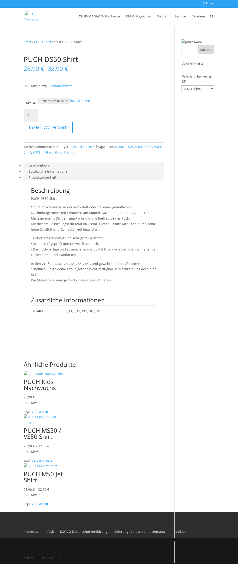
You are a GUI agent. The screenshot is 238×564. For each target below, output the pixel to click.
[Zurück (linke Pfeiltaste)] (8, 282)
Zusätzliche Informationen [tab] (49, 171)
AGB (50, 531)
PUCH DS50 (143, 146)
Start (27, 42)
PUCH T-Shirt (43, 152)
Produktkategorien (197, 79)
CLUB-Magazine (138, 16)
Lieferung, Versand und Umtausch (140, 531)
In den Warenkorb (48, 127)
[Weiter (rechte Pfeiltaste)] (230, 282)
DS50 (119, 146)
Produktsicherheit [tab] (42, 177)
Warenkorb (192, 63)
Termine (198, 16)
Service (180, 16)
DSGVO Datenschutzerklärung (83, 531)
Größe (31, 103)
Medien (163, 16)
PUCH (129, 146)
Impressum (32, 531)
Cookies (180, 531)
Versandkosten (61, 86)
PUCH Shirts (43, 42)
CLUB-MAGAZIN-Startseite (99, 16)
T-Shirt (68, 152)
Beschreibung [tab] (39, 165)
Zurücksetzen (79, 100)
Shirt (58, 152)
